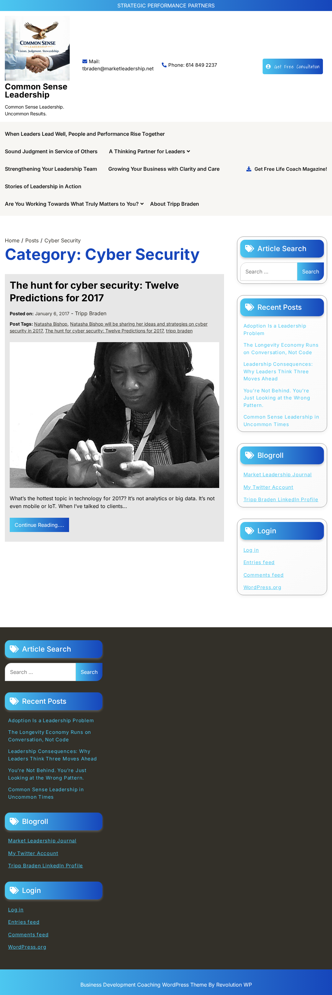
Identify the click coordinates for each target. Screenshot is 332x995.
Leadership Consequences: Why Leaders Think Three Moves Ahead (278, 371)
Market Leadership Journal (277, 474)
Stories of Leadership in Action (43, 186)
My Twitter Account (268, 487)
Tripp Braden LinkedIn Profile (280, 499)
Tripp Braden (90, 313)
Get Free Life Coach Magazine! (291, 169)
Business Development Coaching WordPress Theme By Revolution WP (166, 984)
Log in (251, 550)
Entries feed (259, 562)
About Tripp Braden (174, 204)
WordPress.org (262, 587)
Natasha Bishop (50, 324)
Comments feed (263, 575)
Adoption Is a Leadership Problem (274, 329)
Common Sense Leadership (36, 90)
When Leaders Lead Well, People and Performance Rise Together (85, 134)
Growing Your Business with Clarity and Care (163, 169)
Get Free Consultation (297, 66)
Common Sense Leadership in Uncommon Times (281, 420)
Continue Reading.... (39, 525)
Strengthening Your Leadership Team (51, 169)
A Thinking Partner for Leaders (147, 151)
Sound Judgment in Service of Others (51, 151)
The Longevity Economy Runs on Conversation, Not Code (281, 348)
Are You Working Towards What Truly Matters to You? (72, 204)
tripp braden (179, 330)
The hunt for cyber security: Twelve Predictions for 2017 (104, 330)
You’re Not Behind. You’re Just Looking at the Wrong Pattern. (276, 398)
